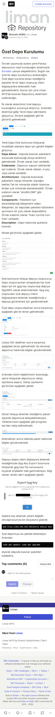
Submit (12, 584)
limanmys (8, 57)
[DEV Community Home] (11, 4)
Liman (34, 34)
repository (22, 57)
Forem (16, 695)
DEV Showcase (17, 683)
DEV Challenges (22, 671)
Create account (43, 4)
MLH (46, 687)
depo (34, 57)
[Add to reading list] (31, 713)
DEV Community (11, 661)
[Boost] (42, 713)
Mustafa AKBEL (17, 34)
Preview (27, 584)
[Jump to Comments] (19, 713)
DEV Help (38, 675)
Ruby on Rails (27, 701)
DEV (16, 698)
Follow (27, 617)
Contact (39, 683)
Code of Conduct (19, 593)
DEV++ (35, 671)
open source (31, 695)
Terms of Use (45, 691)
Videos (44, 671)
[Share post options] (50, 713)
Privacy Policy (29, 691)
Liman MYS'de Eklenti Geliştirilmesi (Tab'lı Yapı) (24, 644)
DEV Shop (36, 687)
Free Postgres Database (18, 687)
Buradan (7, 71)
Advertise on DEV (15, 679)
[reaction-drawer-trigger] (7, 713)
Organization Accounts (36, 679)
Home (9, 671)
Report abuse (37, 593)
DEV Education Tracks (21, 675)
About (30, 683)
